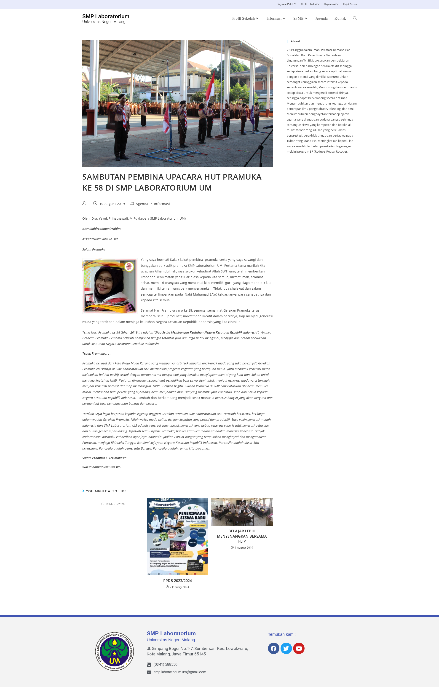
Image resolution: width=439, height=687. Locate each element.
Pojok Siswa (350, 4)
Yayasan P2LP (285, 4)
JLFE (304, 4)
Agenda (142, 204)
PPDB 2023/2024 (177, 580)
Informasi (162, 204)
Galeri (313, 4)
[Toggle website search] (355, 18)
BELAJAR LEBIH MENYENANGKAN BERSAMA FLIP (242, 536)
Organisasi (330, 4)
